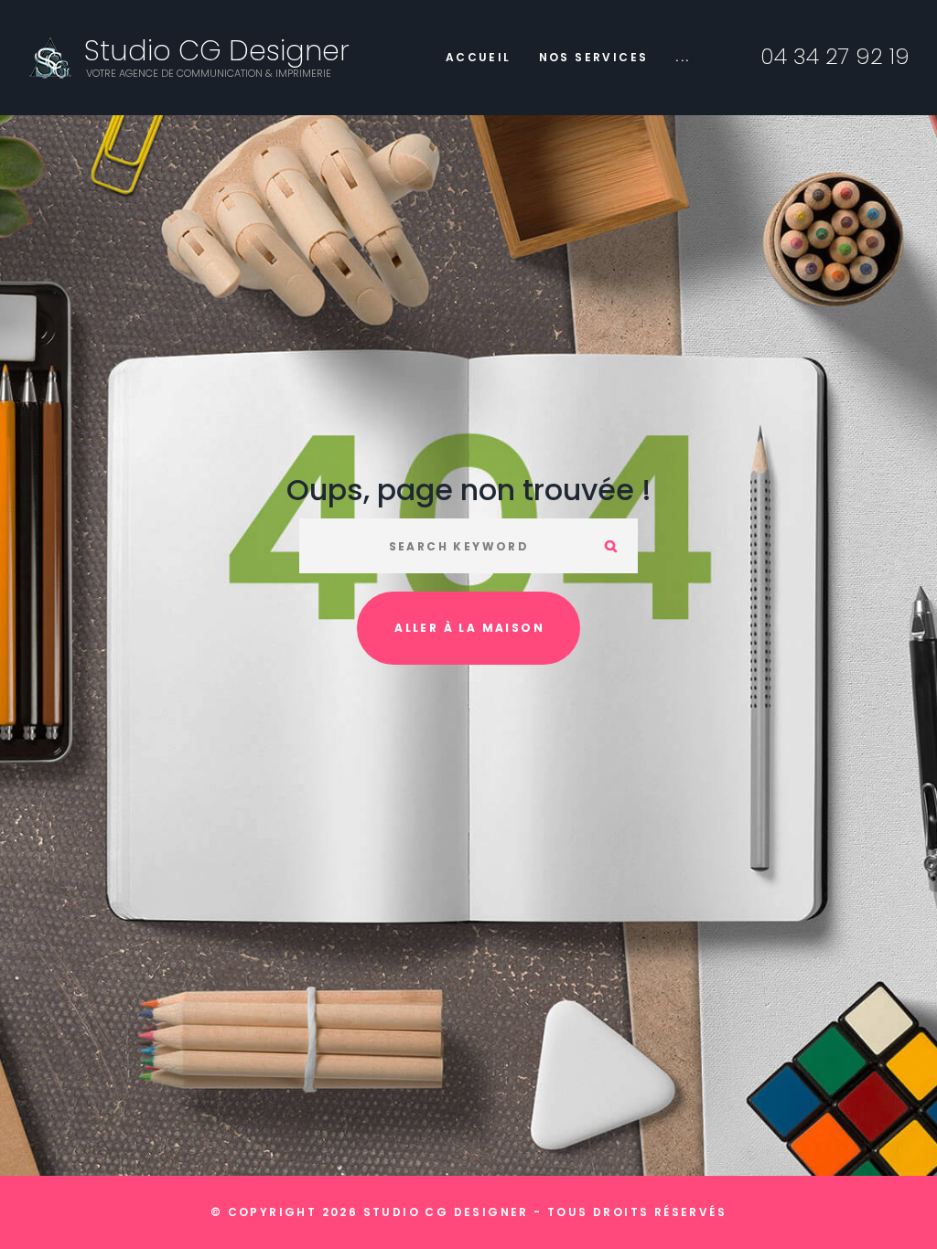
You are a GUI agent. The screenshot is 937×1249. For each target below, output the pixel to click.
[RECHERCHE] (610, 545)
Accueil (479, 57)
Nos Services (594, 57)
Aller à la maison (469, 627)
